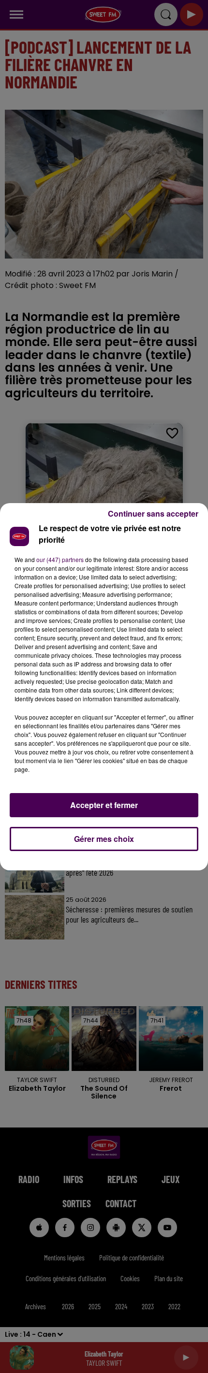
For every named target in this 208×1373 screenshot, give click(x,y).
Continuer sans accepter (153, 513)
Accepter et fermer (104, 804)
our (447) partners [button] (60, 559)
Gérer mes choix (104, 838)
